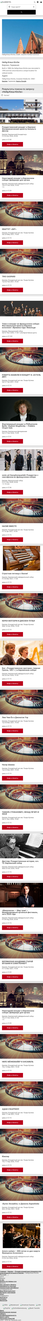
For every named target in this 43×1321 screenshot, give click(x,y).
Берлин (4, 81)
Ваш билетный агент (7, 1291)
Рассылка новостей (7, 1318)
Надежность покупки (8, 1286)
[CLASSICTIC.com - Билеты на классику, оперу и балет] (5, 2)
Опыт (2, 1294)
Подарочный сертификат (9, 1288)
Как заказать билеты (8, 1285)
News (2, 1310)
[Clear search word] (33, 7)
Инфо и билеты (12, 144)
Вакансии (3, 1300)
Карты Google (21, 81)
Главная (3, 1271)
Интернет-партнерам (7, 1292)
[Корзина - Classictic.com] (38, 2)
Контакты (3, 1297)
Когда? (6, 94)
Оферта (3, 1314)
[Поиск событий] (21, 12)
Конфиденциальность (8, 1315)
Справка (3, 1299)
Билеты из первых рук (8, 1281)
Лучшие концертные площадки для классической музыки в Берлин (20, 1272)
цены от (5, 140)
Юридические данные (8, 1312)
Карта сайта (4, 1317)
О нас (2, 1280)
